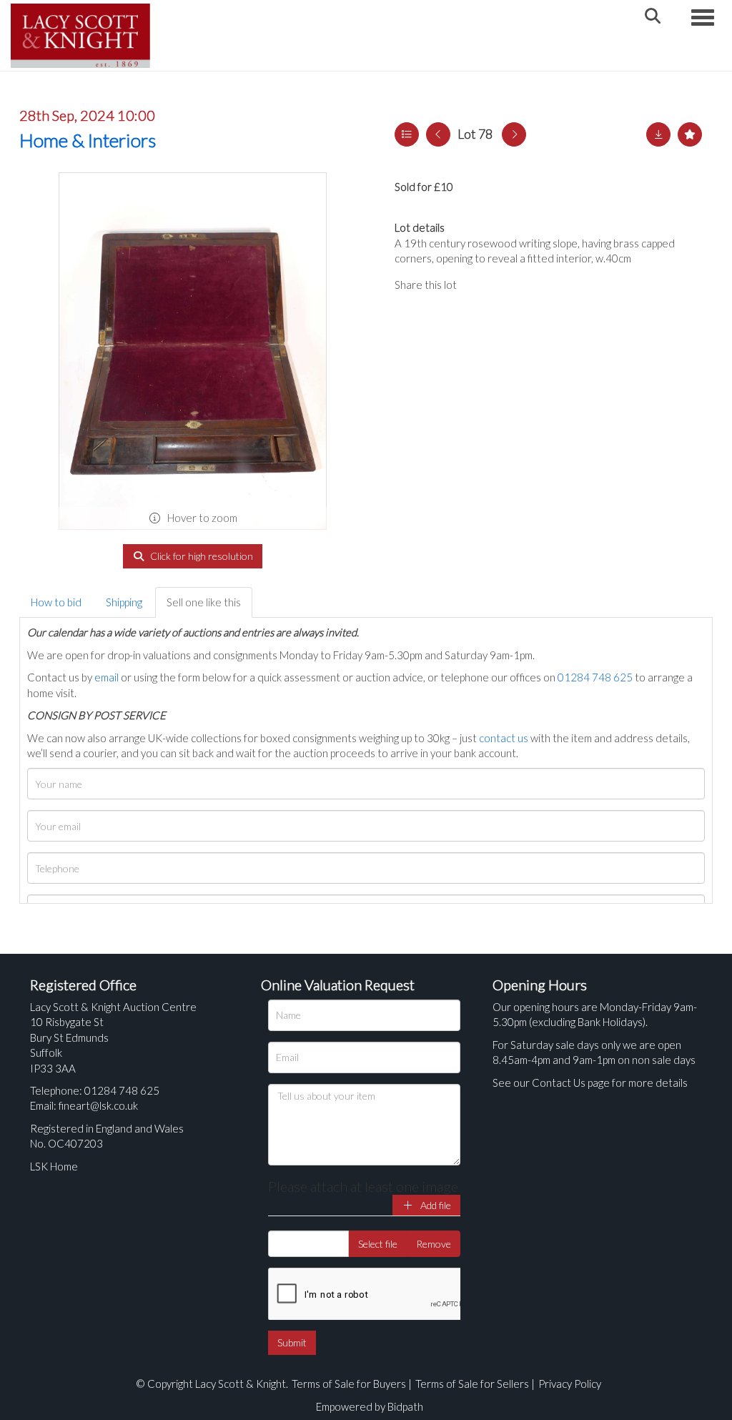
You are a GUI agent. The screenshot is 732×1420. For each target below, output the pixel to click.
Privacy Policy (569, 1383)
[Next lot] (514, 134)
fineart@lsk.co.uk (98, 1105)
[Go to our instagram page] (537, 284)
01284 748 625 (595, 677)
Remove (433, 1244)
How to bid (56, 602)
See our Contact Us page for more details (590, 1082)
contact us (503, 737)
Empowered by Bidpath (369, 1406)
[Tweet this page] (509, 284)
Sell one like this (204, 602)
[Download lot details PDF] (658, 134)
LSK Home (54, 1166)
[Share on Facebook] (479, 284)
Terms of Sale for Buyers (349, 1383)
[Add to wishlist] (690, 134)
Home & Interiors (87, 140)
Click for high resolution (200, 556)
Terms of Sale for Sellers (472, 1383)
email (106, 677)
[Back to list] (407, 134)
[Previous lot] (438, 134)
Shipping (124, 602)
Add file (434, 1205)
